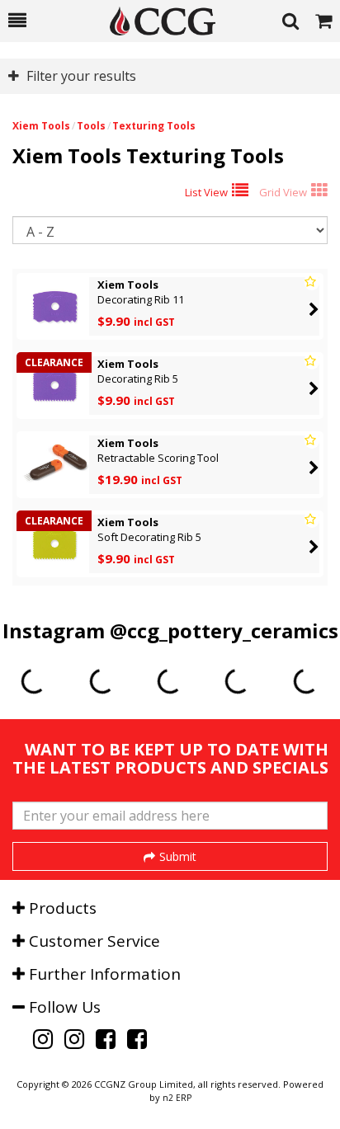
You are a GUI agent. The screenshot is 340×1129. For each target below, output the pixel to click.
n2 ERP (177, 1097)
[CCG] (154, 21)
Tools (91, 126)
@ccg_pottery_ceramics (224, 630)
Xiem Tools (41, 126)
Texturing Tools (154, 126)
